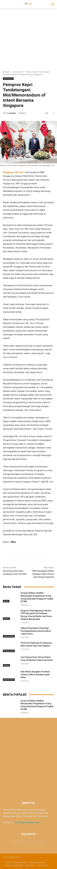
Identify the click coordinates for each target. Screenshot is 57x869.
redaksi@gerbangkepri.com (27, 822)
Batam (6, 601)
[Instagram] (36, 843)
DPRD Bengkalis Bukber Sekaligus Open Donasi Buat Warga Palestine (43, 574)
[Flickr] (28, 843)
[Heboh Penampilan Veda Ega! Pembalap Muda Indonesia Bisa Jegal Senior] (10, 632)
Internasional (17, 72)
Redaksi (12, 113)
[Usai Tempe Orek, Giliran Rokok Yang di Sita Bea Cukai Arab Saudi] (10, 661)
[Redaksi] (5, 113)
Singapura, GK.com (13, 172)
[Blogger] (14, 843)
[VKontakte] (43, 843)
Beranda (6, 72)
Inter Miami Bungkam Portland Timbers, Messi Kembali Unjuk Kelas (35, 674)
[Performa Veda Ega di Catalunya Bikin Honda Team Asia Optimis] (10, 647)
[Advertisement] (28, 38)
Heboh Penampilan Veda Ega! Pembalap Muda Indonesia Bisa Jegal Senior (36, 631)
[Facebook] (21, 843)
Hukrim (6, 619)
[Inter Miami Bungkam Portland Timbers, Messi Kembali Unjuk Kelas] (10, 675)
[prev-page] (5, 686)
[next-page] (9, 686)
